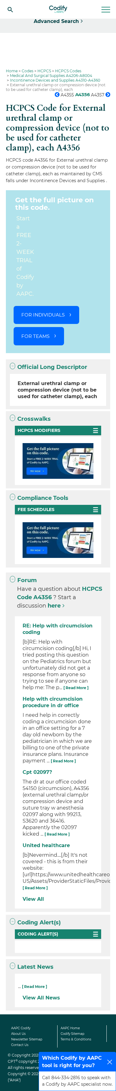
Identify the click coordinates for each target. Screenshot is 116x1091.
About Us (18, 1034)
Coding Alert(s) (39, 922)
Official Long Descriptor (52, 367)
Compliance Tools (42, 498)
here (54, 605)
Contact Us (19, 1045)
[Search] (10, 9)
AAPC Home (70, 1028)
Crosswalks (34, 418)
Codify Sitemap (72, 1034)
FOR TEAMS (35, 336)
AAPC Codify (20, 1028)
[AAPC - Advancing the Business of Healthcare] (58, 9)
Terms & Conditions (76, 1039)
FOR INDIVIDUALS (43, 315)
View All (33, 899)
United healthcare (46, 845)
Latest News (35, 966)
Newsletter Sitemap (26, 1039)
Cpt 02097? (37, 772)
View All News (41, 998)
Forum (27, 580)
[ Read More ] (75, 687)
